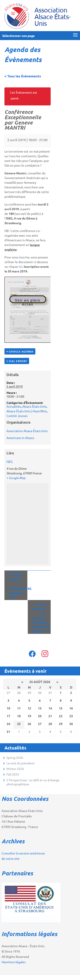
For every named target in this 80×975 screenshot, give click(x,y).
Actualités (13, 406)
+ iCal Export (16, 361)
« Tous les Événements (22, 76)
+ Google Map (16, 478)
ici (20, 266)
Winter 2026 (15, 769)
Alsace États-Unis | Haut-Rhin (26, 411)
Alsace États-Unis (34, 406)
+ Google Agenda (19, 351)
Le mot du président (20, 763)
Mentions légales (14, 962)
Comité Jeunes (17, 416)
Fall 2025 (12, 774)
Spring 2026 (14, 757)
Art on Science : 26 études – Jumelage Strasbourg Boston (41, 617)
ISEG (9, 461)
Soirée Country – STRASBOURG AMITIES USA (18, 586)
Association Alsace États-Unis (27, 431)
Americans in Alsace (20, 438)
